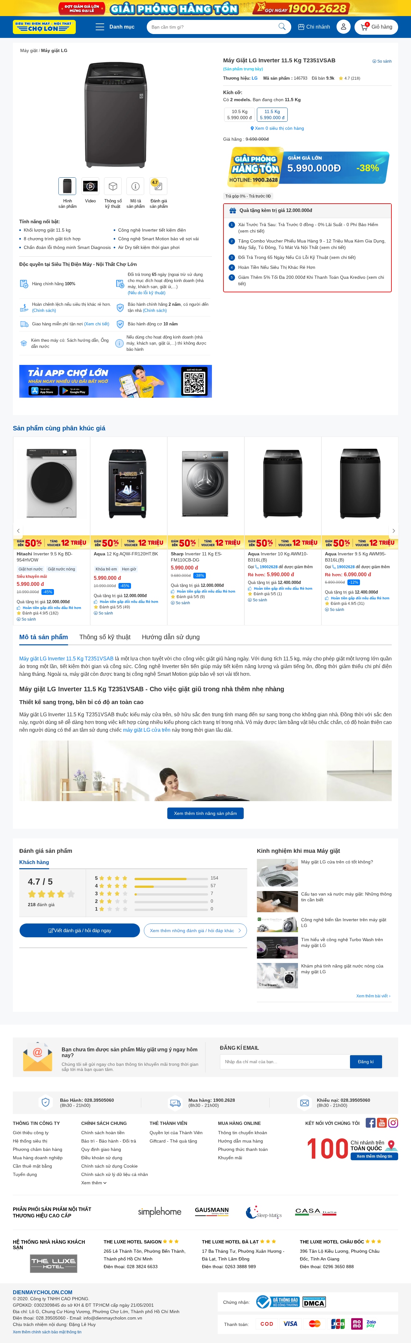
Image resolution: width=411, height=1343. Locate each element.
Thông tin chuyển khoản (242, 1132)
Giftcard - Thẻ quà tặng (173, 1141)
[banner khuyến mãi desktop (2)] (205, 8)
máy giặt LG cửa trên (147, 730)
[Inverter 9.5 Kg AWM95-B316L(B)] (360, 493)
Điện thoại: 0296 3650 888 (327, 1266)
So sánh (384, 61)
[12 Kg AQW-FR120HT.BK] (129, 493)
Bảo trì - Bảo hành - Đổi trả (108, 1141)
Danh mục (122, 27)
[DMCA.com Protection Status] (314, 1305)
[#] (277, 1309)
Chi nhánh (317, 27)
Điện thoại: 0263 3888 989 (229, 1266)
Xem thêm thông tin (374, 1156)
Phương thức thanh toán (243, 1149)
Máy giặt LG (54, 50)
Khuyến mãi (230, 1157)
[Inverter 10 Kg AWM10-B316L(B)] (283, 493)
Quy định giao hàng (101, 1149)
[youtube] (382, 1123)
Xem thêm (92, 1182)
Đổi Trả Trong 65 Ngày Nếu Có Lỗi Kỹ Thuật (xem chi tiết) (297, 257)
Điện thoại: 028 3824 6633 (131, 1266)
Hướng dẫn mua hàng (240, 1141)
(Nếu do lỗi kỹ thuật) (146, 292)
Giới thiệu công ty (30, 1132)
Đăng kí (366, 1061)
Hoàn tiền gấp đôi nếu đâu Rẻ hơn (52, 608)
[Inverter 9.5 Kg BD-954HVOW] (51, 493)
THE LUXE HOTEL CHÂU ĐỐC (332, 1241)
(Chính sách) (44, 310)
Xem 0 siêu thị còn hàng (279, 128)
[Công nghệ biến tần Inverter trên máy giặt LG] (277, 925)
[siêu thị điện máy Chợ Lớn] (44, 27)
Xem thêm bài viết (372, 996)
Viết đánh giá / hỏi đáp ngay (82, 930)
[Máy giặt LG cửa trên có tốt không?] (277, 873)
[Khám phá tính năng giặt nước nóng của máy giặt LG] (277, 976)
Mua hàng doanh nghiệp (38, 1157)
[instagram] (393, 1123)
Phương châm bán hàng (37, 1149)
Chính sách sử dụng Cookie (109, 1166)
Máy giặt (29, 50)
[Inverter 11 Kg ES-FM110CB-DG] (206, 493)
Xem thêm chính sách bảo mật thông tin (47, 1332)
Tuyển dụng (25, 1174)
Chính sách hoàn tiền (103, 1132)
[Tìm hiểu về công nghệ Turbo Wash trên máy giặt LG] (277, 948)
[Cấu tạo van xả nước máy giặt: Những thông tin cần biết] (277, 902)
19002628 (269, 567)
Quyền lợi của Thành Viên (176, 1132)
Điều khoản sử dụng (101, 1157)
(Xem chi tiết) (96, 324)
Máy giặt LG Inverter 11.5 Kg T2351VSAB (66, 658)
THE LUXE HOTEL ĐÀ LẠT (231, 1241)
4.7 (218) (352, 78)
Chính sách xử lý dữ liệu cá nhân (114, 1174)
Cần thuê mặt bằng (32, 1166)
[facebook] (371, 1123)
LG (255, 78)
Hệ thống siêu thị (30, 1141)
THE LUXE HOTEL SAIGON (133, 1241)
